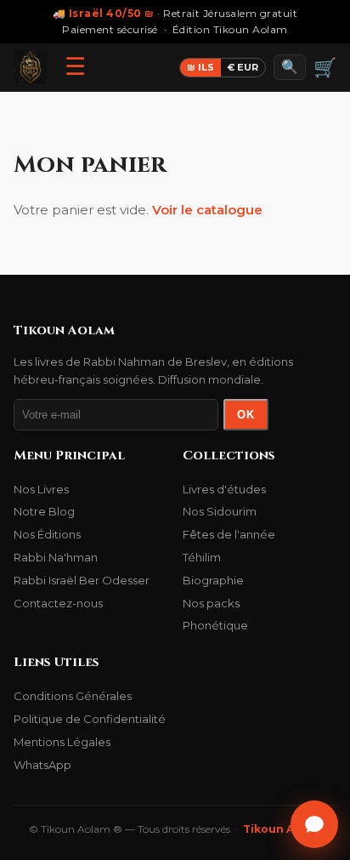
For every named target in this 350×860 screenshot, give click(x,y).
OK (246, 414)
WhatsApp (42, 765)
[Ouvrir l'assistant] (314, 824)
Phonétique (215, 625)
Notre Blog (44, 511)
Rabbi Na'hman (56, 557)
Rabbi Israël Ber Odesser (82, 580)
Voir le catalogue (207, 210)
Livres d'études (224, 489)
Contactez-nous (58, 603)
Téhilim (202, 557)
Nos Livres (41, 489)
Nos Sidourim (220, 511)
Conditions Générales (73, 696)
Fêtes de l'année (229, 534)
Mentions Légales (62, 742)
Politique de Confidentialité (90, 719)
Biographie (213, 580)
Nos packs (211, 603)
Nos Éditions (47, 534)
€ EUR (243, 67)
